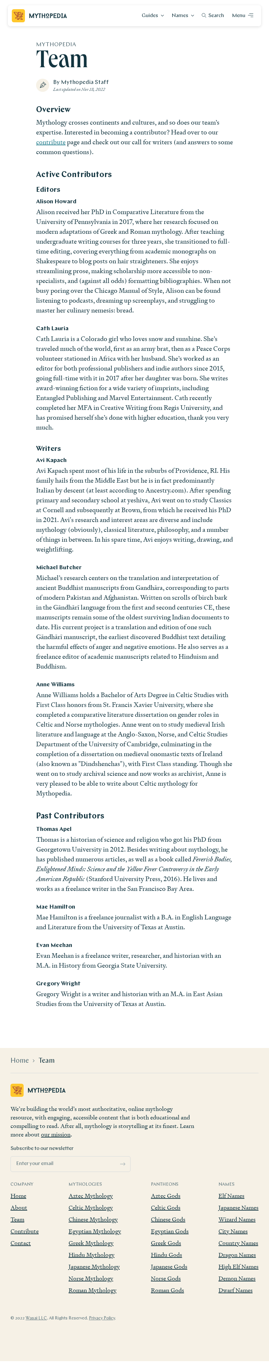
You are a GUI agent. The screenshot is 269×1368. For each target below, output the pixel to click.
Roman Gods (167, 1290)
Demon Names (237, 1278)
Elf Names (231, 1195)
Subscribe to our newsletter (41, 1148)
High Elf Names (238, 1266)
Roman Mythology (92, 1290)
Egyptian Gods (170, 1231)
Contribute (24, 1231)
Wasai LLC (36, 1318)
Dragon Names (237, 1254)
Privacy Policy (102, 1318)
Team (46, 1060)
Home (19, 1060)
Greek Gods (166, 1243)
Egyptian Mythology (95, 1231)
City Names (233, 1231)
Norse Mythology (91, 1278)
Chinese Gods (168, 1219)
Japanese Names (238, 1207)
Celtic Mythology (91, 1207)
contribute (51, 142)
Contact (20, 1243)
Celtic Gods (165, 1207)
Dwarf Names (235, 1290)
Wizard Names (237, 1219)
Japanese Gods (169, 1266)
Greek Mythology (91, 1243)
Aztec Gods (165, 1195)
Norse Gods (166, 1278)
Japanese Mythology (94, 1266)
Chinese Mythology (93, 1219)
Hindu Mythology (91, 1254)
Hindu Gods (166, 1254)
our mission (56, 1134)
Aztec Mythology (91, 1195)
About (18, 1207)
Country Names (238, 1243)
